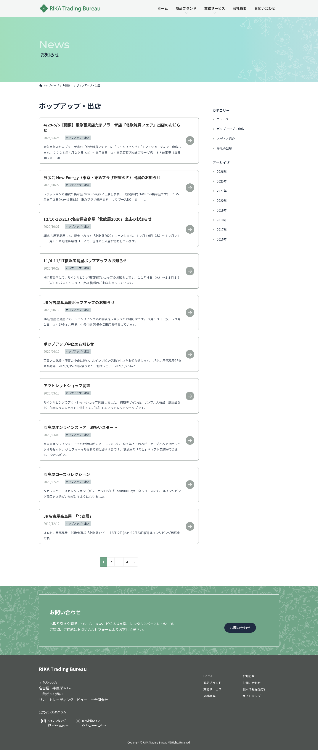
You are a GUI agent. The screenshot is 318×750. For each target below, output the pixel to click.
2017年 (222, 230)
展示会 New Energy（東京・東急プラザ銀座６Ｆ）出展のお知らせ (102, 177)
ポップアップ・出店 (77, 137)
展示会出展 (224, 148)
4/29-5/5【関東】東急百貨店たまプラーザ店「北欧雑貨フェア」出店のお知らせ (111, 127)
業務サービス (212, 689)
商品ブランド (212, 682)
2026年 (222, 171)
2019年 (222, 210)
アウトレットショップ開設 (66, 385)
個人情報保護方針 (255, 689)
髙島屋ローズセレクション (66, 474)
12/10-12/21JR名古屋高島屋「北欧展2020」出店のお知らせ (97, 219)
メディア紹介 (226, 138)
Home (207, 676)
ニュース (223, 119)
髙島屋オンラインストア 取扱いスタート (80, 427)
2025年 (222, 181)
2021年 (222, 191)
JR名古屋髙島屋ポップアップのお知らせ (79, 302)
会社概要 (209, 696)
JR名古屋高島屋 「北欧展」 (68, 516)
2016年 (222, 239)
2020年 (222, 200)
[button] (240, 627)
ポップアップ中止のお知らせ (68, 344)
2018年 (222, 220)
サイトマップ (252, 696)
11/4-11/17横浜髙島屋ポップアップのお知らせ (85, 260)
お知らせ (249, 676)
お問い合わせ (252, 682)
